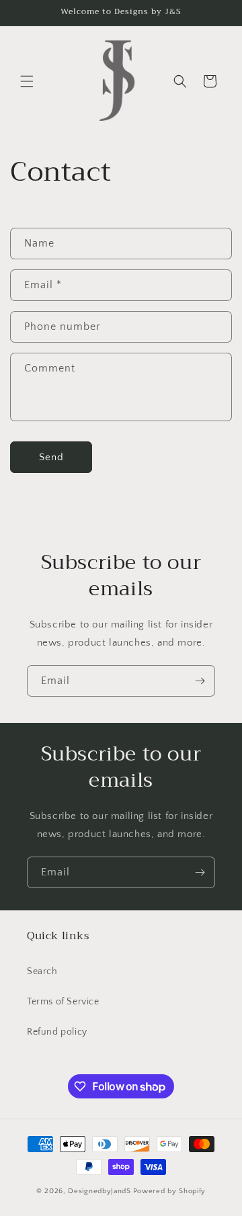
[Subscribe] (199, 681)
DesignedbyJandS (99, 1191)
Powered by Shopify (169, 1191)
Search (42, 971)
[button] (27, 81)
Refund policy (57, 1032)
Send (51, 457)
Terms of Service (63, 1001)
